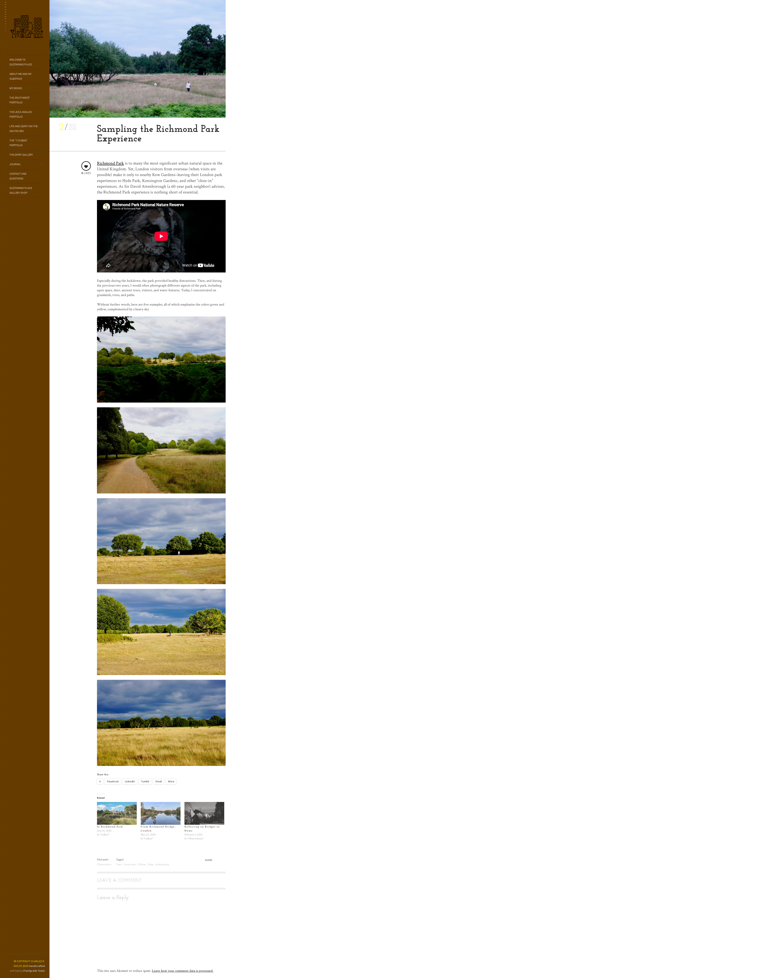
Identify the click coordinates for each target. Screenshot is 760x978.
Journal (15, 164)
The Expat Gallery (21, 154)
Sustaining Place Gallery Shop (21, 190)
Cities (119, 864)
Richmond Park (110, 163)
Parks (151, 864)
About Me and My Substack (21, 76)
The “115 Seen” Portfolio (18, 143)
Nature (142, 864)
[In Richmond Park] (117, 813)
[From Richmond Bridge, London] (160, 813)
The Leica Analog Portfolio (21, 114)
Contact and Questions (18, 176)
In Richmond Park (110, 826)
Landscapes (130, 864)
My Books (16, 88)
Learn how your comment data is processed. (182, 970)
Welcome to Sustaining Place (21, 62)
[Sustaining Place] (27, 28)
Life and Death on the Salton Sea (24, 128)
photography (162, 864)
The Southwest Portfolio (20, 100)
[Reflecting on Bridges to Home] (204, 813)
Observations (104, 864)
